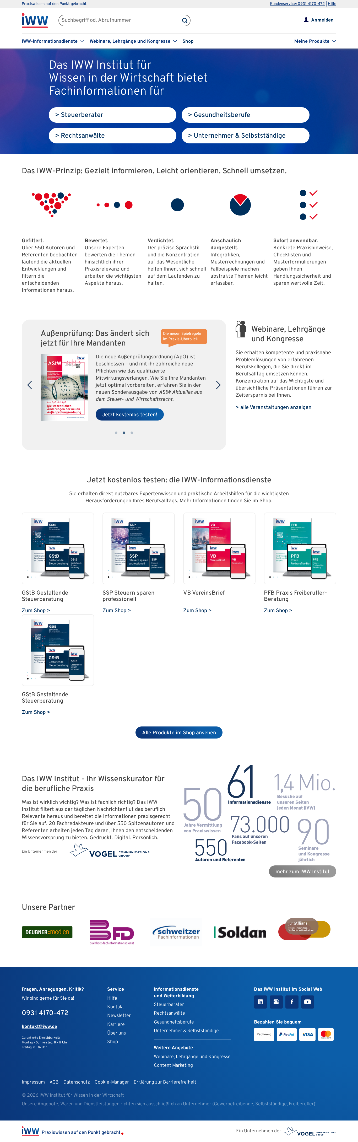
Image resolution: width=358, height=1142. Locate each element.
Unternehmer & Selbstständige (186, 1031)
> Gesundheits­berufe (219, 115)
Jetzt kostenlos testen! (129, 415)
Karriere (116, 1025)
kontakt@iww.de (39, 1027)
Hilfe (332, 4)
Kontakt (115, 1007)
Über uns (116, 1033)
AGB (54, 1082)
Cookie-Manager (112, 1082)
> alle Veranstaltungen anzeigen (273, 407)
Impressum (33, 1082)
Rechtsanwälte (169, 1013)
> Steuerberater (79, 115)
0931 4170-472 (45, 1013)
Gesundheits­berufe (174, 1022)
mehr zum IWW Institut (302, 872)
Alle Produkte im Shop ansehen (179, 733)
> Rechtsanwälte (80, 136)
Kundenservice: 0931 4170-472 (297, 4)
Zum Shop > (36, 610)
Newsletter (119, 1016)
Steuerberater (169, 1005)
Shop (187, 42)
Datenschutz (76, 1082)
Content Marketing (173, 1066)
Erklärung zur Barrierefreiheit (165, 1082)
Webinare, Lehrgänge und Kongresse (192, 1057)
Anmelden (322, 20)
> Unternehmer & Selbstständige (237, 136)
